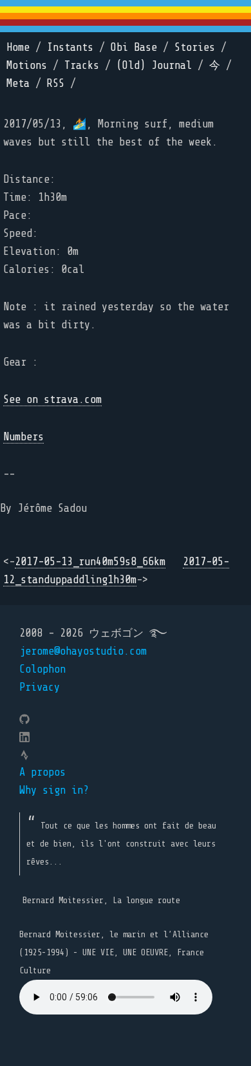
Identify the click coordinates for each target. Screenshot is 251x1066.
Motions (26, 65)
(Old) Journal (154, 65)
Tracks (81, 65)
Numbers (23, 437)
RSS (55, 83)
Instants (70, 47)
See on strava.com (52, 399)
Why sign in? (54, 790)
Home (18, 47)
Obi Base (134, 47)
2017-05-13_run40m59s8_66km (90, 562)
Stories (194, 47)
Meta (18, 83)
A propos (42, 772)
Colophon (42, 669)
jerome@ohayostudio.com (83, 651)
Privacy (39, 687)
